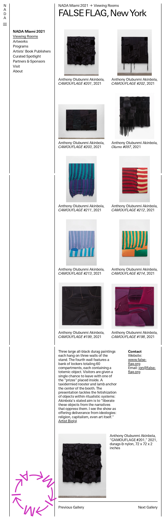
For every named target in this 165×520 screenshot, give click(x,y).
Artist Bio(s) (67, 421)
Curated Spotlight (27, 56)
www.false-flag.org (137, 362)
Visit (16, 66)
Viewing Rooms (25, 36)
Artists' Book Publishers (32, 51)
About (18, 71)
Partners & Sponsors (29, 61)
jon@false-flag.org (142, 370)
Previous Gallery (71, 507)
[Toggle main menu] (5, 24)
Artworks (20, 41)
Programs (20, 46)
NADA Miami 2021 (29, 31)
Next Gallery (148, 507)
